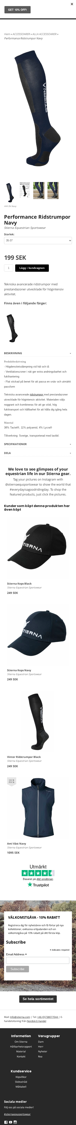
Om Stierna (21, 1041)
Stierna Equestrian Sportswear (25, 228)
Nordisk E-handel (36, 1021)
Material (21, 1051)
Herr (40, 1046)
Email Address (16, 954)
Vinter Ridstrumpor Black (24, 757)
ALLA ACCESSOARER (44, 34)
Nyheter (42, 1051)
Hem (7, 34)
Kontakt (21, 1056)
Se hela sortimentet (38, 999)
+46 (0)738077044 (48, 1017)
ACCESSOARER (21, 34)
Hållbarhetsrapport (21, 1046)
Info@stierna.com (20, 1017)
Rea (40, 1056)
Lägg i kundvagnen (32, 268)
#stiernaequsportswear (17, 1114)
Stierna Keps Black (19, 583)
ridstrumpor (37, 394)
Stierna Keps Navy (19, 670)
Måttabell (21, 1086)
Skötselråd (21, 1081)
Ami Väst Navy (16, 843)
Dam (41, 1041)
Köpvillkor (21, 1077)
